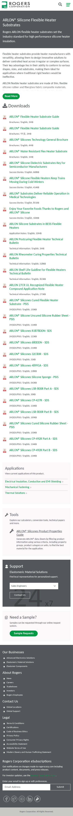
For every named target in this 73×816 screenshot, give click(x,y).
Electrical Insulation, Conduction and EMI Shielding (33, 481)
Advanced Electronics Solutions (21, 658)
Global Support (13, 711)
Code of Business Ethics (17, 731)
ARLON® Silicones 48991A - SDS (28, 365)
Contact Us (19, 595)
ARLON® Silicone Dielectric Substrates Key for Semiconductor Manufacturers (37, 165)
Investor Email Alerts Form (43, 775)
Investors (11, 691)
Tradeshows (12, 687)
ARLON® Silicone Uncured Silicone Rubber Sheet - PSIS (39, 317)
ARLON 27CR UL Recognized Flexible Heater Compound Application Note (36, 287)
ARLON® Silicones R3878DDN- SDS (30, 331)
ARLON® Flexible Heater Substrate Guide (34, 116)
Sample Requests (23, 633)
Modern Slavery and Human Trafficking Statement (29, 752)
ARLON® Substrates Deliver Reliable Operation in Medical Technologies (39, 195)
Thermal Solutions (15, 493)
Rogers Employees (15, 695)
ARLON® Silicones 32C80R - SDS (28, 354)
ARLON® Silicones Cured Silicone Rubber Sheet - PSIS (38, 425)
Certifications (13, 727)
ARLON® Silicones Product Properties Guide (39, 533)
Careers (10, 682)
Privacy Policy (13, 736)
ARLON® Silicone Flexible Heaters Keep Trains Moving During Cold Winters (37, 180)
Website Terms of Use (16, 748)
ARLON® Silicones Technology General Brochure (38, 140)
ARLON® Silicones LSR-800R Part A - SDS (34, 388)
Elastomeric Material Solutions (20, 662)
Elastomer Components (17, 666)
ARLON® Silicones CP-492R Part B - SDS (33, 450)
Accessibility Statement (17, 744)
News (9, 678)
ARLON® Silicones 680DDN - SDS (29, 342)
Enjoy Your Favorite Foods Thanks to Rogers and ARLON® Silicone (39, 210)
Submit (60, 787)
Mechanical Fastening (17, 487)
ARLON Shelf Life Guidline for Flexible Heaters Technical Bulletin (37, 271)
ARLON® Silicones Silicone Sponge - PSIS (33, 377)
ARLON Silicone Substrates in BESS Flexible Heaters (35, 225)
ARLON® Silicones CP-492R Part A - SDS (33, 439)
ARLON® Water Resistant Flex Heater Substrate (38, 151)
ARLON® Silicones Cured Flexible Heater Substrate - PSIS (33, 302)
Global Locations (14, 707)
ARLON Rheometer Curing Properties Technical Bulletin (38, 256)
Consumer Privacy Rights (18, 740)
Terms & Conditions (15, 723)
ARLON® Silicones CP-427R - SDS (29, 400)
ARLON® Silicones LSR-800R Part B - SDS (34, 412)
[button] (34, 586)
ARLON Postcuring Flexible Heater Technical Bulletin (36, 241)
